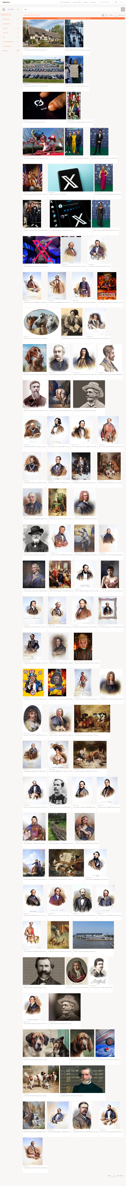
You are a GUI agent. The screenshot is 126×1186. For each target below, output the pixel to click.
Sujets (85, 2)
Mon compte (105, 2)
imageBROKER (5, 14)
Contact (93, 2)
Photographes (65, 2)
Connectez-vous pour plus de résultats (74, 18)
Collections (77, 2)
